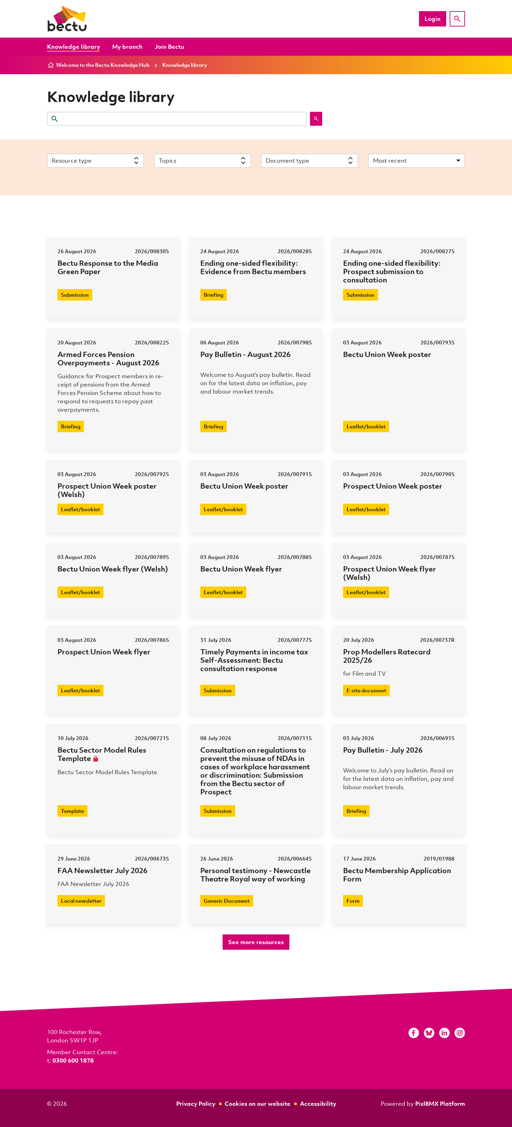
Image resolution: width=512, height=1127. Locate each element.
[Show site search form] (457, 18)
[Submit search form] (316, 119)
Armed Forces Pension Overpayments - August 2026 (108, 358)
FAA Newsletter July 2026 (102, 870)
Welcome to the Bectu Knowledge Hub (102, 64)
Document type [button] (287, 160)
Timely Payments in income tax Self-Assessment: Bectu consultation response (254, 659)
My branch (127, 46)
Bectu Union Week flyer (241, 569)
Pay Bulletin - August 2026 (245, 354)
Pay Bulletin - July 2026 (382, 750)
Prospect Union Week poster (392, 486)
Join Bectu (169, 46)
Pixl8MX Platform (440, 1103)
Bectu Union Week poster (387, 354)
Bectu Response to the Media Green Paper (107, 267)
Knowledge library (73, 46)
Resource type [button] (72, 160)
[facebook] (414, 1033)
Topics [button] (167, 160)
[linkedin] (444, 1033)
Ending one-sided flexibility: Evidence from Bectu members (253, 267)
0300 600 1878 (73, 1060)
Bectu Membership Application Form (397, 874)
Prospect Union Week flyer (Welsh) (389, 573)
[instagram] (460, 1033)
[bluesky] (429, 1033)
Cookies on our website (257, 1103)
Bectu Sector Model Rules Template (101, 754)
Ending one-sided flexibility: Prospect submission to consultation (392, 271)
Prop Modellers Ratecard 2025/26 (386, 655)
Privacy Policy (195, 1103)
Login (433, 19)
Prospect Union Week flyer (103, 651)
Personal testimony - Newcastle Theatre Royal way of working (255, 874)
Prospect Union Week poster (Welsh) (107, 490)
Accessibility (318, 1103)
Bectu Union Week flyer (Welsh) (112, 569)
